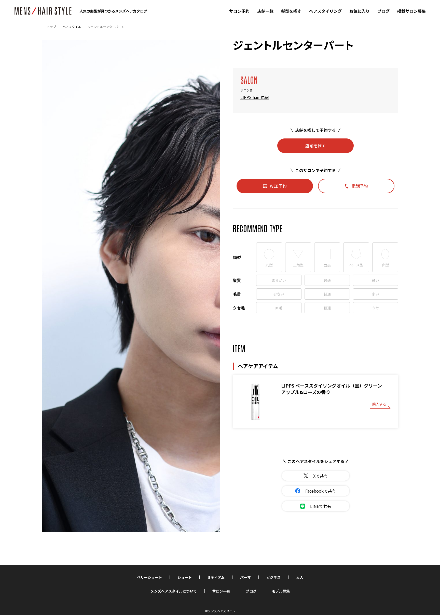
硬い (375, 280)
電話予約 (360, 186)
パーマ (245, 577)
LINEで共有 (320, 506)
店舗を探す (315, 146)
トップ (51, 26)
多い (375, 294)
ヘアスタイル (72, 26)
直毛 (278, 307)
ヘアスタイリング (325, 11)
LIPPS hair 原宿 (254, 97)
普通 (327, 280)
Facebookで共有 (320, 491)
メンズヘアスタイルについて (173, 591)
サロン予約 (239, 11)
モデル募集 (281, 591)
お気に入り (359, 11)
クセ (375, 307)
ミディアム (216, 577)
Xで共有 (320, 476)
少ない (278, 294)
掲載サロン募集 (411, 11)
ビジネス (273, 577)
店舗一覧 (265, 11)
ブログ (383, 11)
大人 (299, 577)
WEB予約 (278, 186)
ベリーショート (149, 577)
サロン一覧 (221, 591)
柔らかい (279, 280)
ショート (184, 577)
